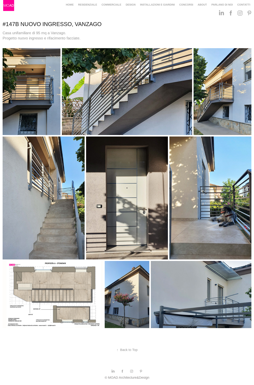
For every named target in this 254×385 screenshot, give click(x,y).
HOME (70, 4)
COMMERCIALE (111, 4)
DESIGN (131, 4)
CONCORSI (186, 4)
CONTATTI (243, 4)
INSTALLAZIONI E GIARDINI (157, 4)
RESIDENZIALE (87, 4)
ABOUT (202, 4)
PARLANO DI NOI (222, 4)
